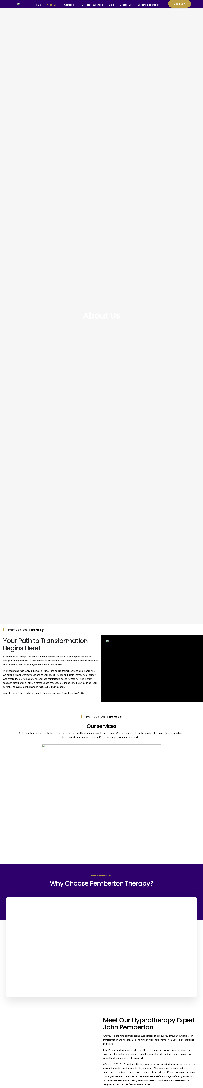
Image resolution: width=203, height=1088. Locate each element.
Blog (111, 5)
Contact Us (126, 5)
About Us (52, 5)
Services (69, 5)
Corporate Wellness (92, 5)
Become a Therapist (148, 5)
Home (37, 5)
